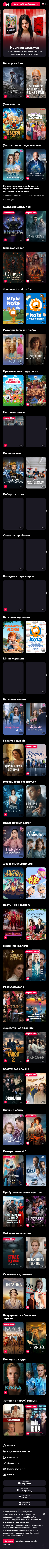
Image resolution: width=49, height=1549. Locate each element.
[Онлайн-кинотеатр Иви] (6, 4)
